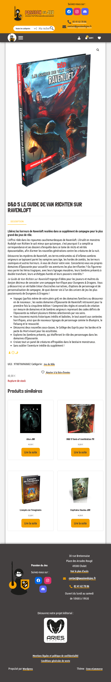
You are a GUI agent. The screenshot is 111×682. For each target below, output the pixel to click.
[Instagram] (77, 11)
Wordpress (28, 668)
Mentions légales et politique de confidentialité (55, 655)
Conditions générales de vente (55, 660)
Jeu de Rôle (49, 364)
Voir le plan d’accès (79, 571)
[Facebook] (69, 11)
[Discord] (85, 11)
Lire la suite (30, 452)
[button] (97, 50)
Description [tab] (17, 221)
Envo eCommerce (94, 668)
